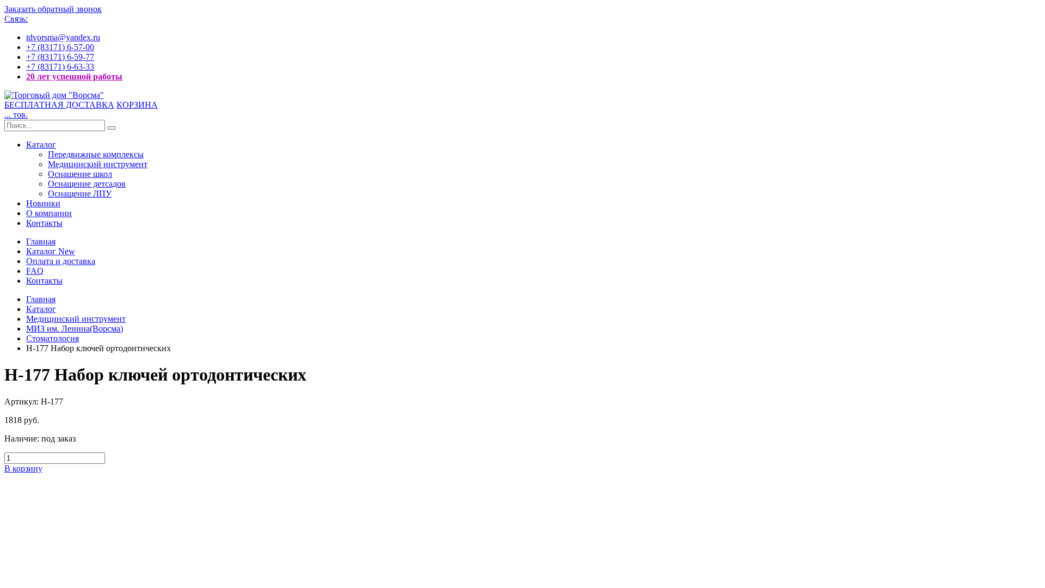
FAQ (35, 270)
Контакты (44, 223)
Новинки (43, 203)
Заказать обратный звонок (53, 9)
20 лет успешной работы (74, 76)
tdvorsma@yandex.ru (63, 37)
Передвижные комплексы (96, 154)
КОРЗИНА (137, 104)
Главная (41, 241)
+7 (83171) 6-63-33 (60, 66)
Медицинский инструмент (97, 164)
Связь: (16, 18)
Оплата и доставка (60, 261)
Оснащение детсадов (87, 183)
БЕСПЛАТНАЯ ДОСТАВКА (59, 104)
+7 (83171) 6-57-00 (60, 47)
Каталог (41, 144)
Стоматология (52, 338)
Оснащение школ (80, 174)
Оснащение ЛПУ (80, 193)
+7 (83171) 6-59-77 (60, 57)
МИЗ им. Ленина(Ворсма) (74, 328)
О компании (49, 213)
